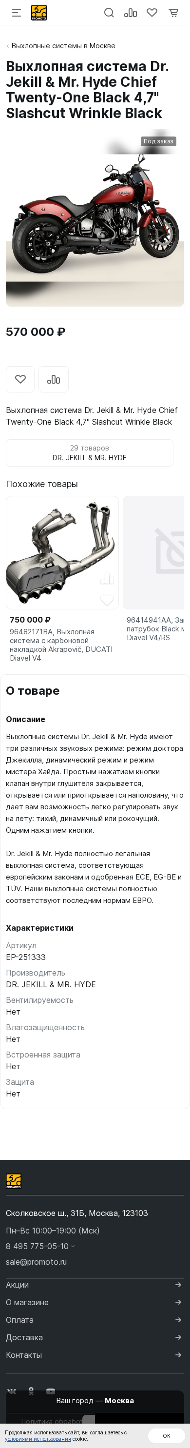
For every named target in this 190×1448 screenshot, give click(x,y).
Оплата (20, 1320)
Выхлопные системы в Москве (63, 45)
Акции (17, 1285)
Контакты (24, 1355)
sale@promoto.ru (36, 1262)
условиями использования (38, 1439)
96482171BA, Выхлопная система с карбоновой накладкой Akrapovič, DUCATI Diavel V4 (61, 645)
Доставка (24, 1337)
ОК (167, 1436)
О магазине (27, 1302)
